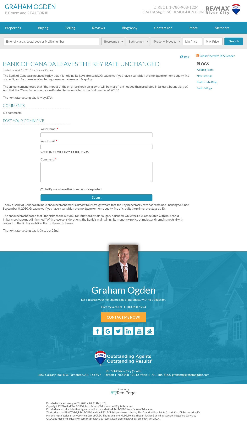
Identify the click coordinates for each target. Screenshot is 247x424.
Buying (43, 28)
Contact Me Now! (123, 317)
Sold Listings (204, 88)
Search (234, 41)
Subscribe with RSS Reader (217, 56)
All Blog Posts (205, 69)
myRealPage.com (124, 393)
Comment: (48, 159)
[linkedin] (128, 331)
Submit (96, 197)
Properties (13, 28)
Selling (70, 28)
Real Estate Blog (207, 82)
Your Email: (48, 141)
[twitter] (118, 331)
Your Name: (49, 129)
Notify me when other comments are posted (72, 189)
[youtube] (139, 331)
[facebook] (97, 331)
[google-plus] (108, 331)
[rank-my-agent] (149, 331)
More (193, 28)
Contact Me (163, 28)
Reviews (98, 28)
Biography (129, 28)
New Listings (204, 75)
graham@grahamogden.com (173, 11)
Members (222, 28)
